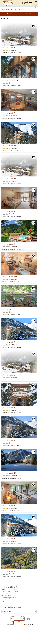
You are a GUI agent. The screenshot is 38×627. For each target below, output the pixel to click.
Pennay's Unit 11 (9, 146)
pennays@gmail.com (8, 598)
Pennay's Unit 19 (9, 211)
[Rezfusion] (28, 619)
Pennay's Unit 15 (9, 506)
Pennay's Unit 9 (8, 440)
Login (7, 625)
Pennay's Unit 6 (8, 47)
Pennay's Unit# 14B (10, 277)
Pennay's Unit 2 (8, 244)
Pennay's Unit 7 (8, 342)
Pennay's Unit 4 (8, 571)
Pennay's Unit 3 (8, 113)
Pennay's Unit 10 (9, 407)
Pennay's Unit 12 (9, 178)
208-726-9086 (6, 596)
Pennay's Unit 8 (8, 375)
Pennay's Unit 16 (9, 473)
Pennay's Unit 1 (8, 538)
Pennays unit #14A (10, 80)
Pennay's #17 (7, 309)
